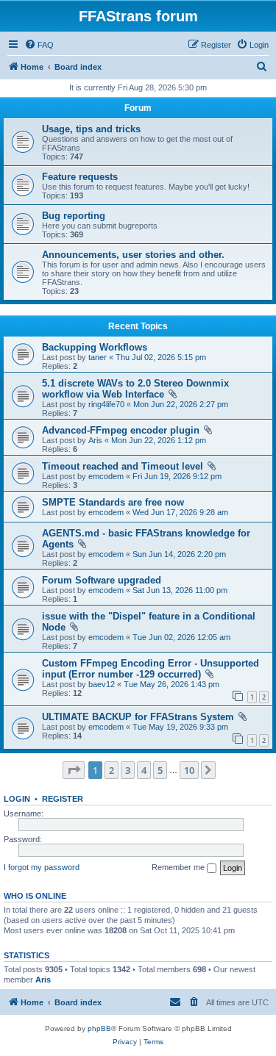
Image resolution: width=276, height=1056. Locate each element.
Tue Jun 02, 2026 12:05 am (181, 637)
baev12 (101, 684)
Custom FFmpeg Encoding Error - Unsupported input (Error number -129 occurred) (150, 669)
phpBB (99, 1028)
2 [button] (111, 770)
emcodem (106, 476)
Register (62, 798)
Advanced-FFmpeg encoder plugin (120, 430)
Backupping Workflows (94, 347)
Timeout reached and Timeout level (122, 466)
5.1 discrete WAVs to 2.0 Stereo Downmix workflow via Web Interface (135, 389)
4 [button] (143, 770)
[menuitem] (39, 45)
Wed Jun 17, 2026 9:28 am (180, 512)
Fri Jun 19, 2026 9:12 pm (177, 476)
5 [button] (160, 770)
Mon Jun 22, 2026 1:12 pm (158, 440)
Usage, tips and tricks (91, 128)
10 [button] (189, 770)
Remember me (179, 867)
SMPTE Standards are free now (113, 502)
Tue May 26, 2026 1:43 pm (171, 684)
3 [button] (127, 770)
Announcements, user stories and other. (133, 254)
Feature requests (80, 176)
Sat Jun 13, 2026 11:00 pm (179, 590)
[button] (74, 770)
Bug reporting (73, 215)
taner (97, 357)
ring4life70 (106, 404)
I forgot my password (41, 867)
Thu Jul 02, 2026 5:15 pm (161, 357)
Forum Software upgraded (101, 580)
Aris (95, 440)
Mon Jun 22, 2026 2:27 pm (180, 404)
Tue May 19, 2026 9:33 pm (180, 726)
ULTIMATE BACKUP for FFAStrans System (138, 716)
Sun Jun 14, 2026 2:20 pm (179, 554)
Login (17, 798)
